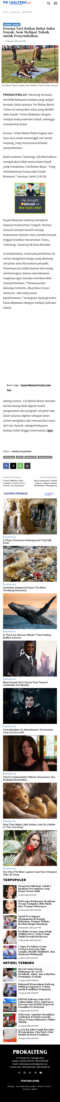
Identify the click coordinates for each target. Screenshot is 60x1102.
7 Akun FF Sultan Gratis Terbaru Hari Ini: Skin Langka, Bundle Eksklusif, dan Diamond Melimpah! (36, 950)
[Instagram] (24, 1073)
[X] (13, 466)
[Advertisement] (30, 344)
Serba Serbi (27, 12)
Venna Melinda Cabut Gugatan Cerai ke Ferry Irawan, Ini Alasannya (14, 483)
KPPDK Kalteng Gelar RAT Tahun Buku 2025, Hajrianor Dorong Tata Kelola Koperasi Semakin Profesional (36, 1003)
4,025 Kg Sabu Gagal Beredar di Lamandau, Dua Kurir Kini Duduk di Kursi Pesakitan (36, 1032)
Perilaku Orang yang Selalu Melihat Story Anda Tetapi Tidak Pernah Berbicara (35, 934)
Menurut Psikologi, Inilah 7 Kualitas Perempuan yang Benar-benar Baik (34, 889)
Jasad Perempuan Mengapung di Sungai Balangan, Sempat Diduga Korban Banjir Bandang (34, 920)
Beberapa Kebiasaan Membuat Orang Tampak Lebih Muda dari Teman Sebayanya (36, 904)
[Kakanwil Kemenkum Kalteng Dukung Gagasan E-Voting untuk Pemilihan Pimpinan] (10, 990)
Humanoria (15, 12)
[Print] (27, 466)
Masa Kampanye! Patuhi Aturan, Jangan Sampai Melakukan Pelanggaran (45, 483)
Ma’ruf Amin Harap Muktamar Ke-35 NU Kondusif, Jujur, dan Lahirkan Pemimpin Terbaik (36, 973)
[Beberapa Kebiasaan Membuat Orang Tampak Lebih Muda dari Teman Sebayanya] (10, 907)
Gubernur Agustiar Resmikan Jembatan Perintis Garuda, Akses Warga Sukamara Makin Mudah (36, 1018)
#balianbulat (31, 457)
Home (5, 12)
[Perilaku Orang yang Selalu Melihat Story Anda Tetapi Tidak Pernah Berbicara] (10, 937)
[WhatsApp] (20, 466)
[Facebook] (6, 466)
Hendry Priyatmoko (22, 451)
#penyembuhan (45, 457)
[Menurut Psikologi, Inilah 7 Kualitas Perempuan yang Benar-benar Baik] (10, 892)
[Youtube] (41, 1073)
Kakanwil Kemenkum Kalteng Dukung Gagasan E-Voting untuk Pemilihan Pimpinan (36, 987)
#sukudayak (9, 457)
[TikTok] (30, 1073)
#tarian (19, 457)
